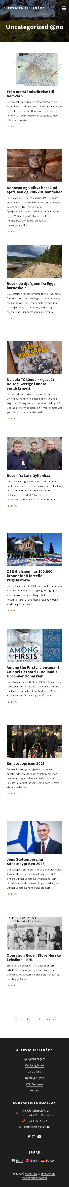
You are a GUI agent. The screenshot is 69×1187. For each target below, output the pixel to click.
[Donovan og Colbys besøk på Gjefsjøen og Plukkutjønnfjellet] (34, 165)
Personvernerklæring (34, 1177)
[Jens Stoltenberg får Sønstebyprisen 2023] (34, 837)
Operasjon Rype (34, 1078)
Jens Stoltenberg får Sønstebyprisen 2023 (26, 861)
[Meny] (63, 8)
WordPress (31, 1173)
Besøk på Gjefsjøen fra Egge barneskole (31, 285)
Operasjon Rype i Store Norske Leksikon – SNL (34, 957)
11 (40, 1019)
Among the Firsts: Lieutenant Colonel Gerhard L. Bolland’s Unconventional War (33, 672)
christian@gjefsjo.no (37, 1127)
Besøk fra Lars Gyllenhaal (29, 475)
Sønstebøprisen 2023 (26, 763)
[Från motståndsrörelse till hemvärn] (34, 69)
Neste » (50, 1019)
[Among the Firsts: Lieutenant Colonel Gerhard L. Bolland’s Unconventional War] (34, 645)
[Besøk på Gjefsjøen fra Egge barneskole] (34, 261)
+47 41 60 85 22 (37, 1121)
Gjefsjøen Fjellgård (24, 8)
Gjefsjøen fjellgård (34, 1059)
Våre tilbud (34, 1071)
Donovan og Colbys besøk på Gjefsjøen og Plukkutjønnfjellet (34, 190)
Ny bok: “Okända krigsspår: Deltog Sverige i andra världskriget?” (31, 384)
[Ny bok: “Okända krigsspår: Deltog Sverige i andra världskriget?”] (34, 357)
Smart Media (48, 1173)
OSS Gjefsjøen (34, 1084)
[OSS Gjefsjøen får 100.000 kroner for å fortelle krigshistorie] (34, 549)
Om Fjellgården (34, 1065)
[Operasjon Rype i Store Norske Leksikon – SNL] (34, 933)
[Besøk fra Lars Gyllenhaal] (34, 453)
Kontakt (35, 1090)
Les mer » (12, 126)
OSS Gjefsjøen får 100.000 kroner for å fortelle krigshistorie (29, 576)
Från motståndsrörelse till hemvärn (30, 94)
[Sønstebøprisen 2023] (34, 741)
